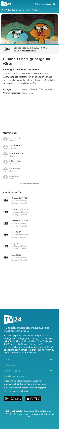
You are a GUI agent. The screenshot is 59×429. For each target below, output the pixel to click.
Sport (27, 10)
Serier (21, 10)
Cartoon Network (26, 50)
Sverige (39, 411)
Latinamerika (48, 411)
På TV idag (6, 10)
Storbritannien (29, 411)
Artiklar (35, 10)
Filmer (15, 10)
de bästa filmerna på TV (38, 347)
